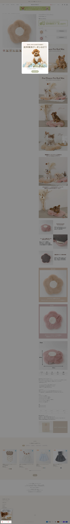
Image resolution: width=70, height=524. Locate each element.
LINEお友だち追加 (35, 71)
